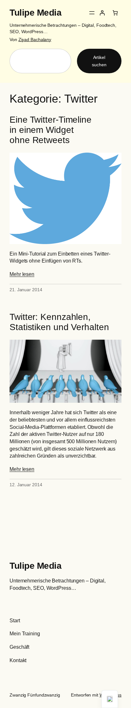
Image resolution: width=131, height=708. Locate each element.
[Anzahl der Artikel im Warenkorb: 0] (115, 12)
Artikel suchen (99, 61)
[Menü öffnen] (92, 13)
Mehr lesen (22, 274)
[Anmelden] (102, 12)
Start (15, 620)
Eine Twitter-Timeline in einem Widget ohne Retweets (51, 130)
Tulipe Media (35, 12)
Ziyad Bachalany (35, 39)
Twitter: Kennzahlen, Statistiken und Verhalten (59, 322)
